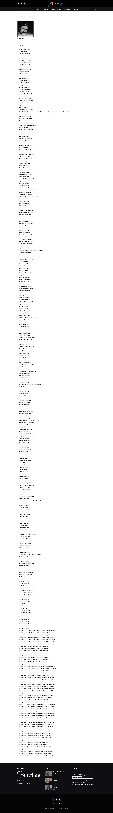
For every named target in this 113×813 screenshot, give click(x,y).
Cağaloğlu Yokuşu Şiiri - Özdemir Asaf (27, 169)
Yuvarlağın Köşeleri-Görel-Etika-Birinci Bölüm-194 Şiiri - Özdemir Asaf (33, 650)
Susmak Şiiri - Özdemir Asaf (24, 536)
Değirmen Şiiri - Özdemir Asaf (25, 205)
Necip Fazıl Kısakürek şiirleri (89, 784)
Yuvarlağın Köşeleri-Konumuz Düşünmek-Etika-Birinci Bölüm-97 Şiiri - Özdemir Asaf (36, 693)
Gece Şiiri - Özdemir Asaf (24, 263)
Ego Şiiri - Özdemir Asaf (24, 245)
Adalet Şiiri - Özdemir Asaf (24, 53)
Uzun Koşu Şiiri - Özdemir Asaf (25, 574)
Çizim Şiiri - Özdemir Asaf (24, 185)
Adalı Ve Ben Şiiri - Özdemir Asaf (25, 55)
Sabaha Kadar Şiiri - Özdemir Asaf (26, 460)
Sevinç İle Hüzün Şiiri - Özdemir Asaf (26, 496)
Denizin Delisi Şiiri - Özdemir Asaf (26, 212)
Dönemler (45, 9)
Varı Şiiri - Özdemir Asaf (24, 579)
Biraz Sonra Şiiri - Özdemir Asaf (25, 145)
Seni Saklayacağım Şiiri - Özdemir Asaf (27, 483)
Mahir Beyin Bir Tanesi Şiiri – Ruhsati (59, 772)
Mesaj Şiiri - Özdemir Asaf (24, 382)
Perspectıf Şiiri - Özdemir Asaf (25, 449)
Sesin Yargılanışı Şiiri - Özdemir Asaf (26, 491)
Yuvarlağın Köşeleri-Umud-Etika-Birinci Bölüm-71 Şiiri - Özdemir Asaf (33, 742)
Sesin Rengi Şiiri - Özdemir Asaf (25, 489)
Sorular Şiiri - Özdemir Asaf (24, 514)
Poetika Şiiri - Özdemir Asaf (24, 453)
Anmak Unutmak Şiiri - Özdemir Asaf (26, 82)
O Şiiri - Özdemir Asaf (23, 406)
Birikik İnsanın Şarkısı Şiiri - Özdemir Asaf (27, 149)
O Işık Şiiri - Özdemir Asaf (24, 404)
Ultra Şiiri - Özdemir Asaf (24, 561)
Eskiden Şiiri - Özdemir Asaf (24, 254)
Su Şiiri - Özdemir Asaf (23, 529)
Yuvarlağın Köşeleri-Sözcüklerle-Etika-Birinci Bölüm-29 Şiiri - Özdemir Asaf (35, 735)
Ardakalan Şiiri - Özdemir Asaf (25, 89)
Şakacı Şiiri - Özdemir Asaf (24, 465)
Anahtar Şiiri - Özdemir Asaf (24, 76)
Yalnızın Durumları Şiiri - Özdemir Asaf (27, 590)
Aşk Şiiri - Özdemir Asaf (24, 96)
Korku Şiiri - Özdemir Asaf (24, 360)
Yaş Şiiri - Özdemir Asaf (24, 608)
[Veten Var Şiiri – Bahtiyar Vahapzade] (48, 780)
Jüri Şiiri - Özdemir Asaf (23, 324)
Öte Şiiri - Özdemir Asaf (24, 431)
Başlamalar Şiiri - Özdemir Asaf (25, 114)
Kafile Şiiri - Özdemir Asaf (24, 326)
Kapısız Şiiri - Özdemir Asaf (24, 335)
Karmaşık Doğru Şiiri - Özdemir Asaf (26, 337)
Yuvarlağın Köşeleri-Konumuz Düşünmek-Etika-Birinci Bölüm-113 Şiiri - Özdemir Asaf (36, 679)
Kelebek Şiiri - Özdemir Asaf (25, 344)
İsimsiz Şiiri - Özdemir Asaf (24, 315)
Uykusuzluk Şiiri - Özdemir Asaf (25, 567)
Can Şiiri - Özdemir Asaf (24, 176)
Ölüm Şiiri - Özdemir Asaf (24, 415)
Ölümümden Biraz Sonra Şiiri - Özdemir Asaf (28, 418)
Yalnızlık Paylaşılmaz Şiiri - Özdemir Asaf (27, 594)
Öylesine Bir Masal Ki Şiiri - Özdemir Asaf (27, 433)
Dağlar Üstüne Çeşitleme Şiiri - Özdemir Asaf (28, 196)
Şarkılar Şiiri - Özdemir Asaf (24, 474)
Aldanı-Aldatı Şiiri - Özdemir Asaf (26, 67)
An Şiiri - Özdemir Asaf (23, 73)
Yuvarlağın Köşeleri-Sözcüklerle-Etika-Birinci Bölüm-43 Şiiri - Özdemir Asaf (35, 740)
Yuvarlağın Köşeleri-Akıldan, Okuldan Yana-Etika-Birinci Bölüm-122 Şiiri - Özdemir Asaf (37, 641)
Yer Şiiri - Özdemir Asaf (23, 617)
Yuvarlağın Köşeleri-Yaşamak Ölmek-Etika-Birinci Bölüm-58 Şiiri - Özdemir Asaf (35, 749)
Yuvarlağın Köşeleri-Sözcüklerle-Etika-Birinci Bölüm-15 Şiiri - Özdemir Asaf (34, 728)
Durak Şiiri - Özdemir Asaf (24, 230)
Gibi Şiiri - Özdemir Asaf (24, 268)
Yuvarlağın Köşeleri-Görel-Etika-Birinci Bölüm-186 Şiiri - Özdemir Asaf (33, 648)
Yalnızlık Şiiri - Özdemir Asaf (25, 597)
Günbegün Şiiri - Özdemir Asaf (25, 279)
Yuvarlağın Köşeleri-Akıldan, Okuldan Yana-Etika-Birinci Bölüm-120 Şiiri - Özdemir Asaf (37, 637)
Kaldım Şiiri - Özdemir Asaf (24, 330)
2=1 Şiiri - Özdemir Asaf (23, 51)
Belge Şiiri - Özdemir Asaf (24, 120)
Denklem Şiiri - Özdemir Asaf (25, 214)
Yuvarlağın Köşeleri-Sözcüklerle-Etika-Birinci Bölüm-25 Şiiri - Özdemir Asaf (35, 733)
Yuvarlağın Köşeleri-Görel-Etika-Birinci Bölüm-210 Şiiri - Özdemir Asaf (33, 664)
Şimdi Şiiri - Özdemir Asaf (24, 505)
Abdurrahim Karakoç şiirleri (77, 784)
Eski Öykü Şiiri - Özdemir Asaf (25, 252)
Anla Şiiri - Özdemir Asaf (24, 78)
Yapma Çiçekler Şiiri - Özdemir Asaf (26, 603)
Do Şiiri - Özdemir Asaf (23, 225)
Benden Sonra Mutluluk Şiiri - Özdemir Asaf (28, 125)
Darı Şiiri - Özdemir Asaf (24, 201)
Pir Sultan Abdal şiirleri (77, 777)
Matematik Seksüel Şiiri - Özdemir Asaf (27, 380)
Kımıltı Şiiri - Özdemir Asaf (24, 355)
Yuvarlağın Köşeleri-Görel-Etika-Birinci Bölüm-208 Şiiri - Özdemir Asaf (33, 661)
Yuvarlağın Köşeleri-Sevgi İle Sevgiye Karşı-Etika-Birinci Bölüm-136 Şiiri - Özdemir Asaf (37, 713)
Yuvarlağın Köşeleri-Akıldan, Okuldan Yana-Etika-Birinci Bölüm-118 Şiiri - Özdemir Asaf (37, 635)
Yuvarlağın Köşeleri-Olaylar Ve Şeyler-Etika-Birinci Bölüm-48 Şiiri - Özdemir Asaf (36, 699)
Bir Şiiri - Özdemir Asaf (23, 140)
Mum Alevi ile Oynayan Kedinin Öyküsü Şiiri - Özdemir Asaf (31, 384)
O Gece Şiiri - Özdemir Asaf (24, 402)
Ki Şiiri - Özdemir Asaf (23, 351)
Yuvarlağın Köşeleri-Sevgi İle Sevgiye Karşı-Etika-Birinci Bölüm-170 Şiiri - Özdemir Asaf (37, 726)
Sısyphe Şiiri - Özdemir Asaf (24, 509)
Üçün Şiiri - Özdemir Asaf (24, 556)
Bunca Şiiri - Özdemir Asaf (24, 163)
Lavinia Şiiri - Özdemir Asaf (24, 366)
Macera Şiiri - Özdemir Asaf (24, 368)
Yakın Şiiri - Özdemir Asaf (24, 583)
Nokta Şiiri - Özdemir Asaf (24, 395)
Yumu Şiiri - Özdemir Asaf (24, 628)
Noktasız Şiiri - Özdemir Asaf (25, 398)
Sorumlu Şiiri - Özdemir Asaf (24, 516)
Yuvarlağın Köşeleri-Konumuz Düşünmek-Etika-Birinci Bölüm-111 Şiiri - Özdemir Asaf (36, 677)
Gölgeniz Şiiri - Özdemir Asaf (25, 272)
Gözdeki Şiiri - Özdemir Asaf (24, 277)
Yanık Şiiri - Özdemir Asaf (24, 599)
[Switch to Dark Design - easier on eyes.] (95, 3)
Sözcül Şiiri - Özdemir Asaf (24, 525)
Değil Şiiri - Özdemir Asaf (24, 203)
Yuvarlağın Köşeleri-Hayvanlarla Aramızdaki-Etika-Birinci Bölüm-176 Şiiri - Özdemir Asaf (37, 670)
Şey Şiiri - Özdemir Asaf (24, 498)
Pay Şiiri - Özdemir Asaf (24, 442)
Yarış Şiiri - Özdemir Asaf (24, 605)
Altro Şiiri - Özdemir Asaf (24, 71)
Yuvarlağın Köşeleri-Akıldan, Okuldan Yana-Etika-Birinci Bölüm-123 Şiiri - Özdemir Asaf (37, 644)
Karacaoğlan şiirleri (80, 774)
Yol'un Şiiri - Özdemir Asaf (24, 621)
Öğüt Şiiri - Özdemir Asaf (24, 409)
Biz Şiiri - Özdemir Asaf (23, 152)
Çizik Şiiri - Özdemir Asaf (24, 183)
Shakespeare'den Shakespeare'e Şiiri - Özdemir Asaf (30, 500)
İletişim (75, 9)
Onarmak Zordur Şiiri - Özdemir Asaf (26, 422)
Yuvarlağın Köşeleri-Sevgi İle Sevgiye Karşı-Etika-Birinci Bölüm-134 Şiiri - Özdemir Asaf (37, 711)
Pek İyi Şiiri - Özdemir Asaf (24, 444)
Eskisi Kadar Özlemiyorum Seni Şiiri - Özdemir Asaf (29, 257)
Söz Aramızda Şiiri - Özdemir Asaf (26, 520)
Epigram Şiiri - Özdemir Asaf (24, 248)
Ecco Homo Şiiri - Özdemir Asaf (25, 243)
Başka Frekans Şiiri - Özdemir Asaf (26, 109)
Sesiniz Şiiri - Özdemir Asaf (24, 494)
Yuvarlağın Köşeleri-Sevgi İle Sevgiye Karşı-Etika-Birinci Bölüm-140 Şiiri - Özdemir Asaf (37, 717)
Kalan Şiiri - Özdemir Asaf (24, 328)
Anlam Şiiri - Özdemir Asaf (24, 80)
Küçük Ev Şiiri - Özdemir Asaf (25, 362)
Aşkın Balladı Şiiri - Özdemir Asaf (26, 98)
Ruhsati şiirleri (75, 782)
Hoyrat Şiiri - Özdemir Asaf (24, 297)
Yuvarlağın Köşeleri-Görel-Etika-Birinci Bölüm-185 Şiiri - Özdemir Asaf (33, 646)
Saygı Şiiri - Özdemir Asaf (24, 478)
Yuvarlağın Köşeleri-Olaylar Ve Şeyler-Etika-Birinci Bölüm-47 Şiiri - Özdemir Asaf (36, 697)
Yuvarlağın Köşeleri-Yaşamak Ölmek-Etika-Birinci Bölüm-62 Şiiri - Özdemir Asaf (35, 751)
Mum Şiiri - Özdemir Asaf (24, 386)
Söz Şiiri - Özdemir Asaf (24, 523)
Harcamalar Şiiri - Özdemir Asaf (25, 286)
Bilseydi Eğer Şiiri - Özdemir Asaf (26, 129)
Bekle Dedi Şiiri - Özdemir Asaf (25, 116)
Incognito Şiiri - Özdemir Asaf (25, 313)
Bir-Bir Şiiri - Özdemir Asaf (24, 143)
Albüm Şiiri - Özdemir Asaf (24, 64)
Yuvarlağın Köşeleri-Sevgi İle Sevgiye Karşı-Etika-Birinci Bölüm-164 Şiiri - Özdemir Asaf (37, 724)
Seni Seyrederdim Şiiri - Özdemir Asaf (26, 485)
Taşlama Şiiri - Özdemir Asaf (25, 545)
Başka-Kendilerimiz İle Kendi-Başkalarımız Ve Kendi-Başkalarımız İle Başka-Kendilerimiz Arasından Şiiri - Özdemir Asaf (44, 111)
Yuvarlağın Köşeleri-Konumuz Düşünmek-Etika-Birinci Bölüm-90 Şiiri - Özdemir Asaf (36, 686)
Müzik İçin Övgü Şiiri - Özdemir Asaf (26, 389)
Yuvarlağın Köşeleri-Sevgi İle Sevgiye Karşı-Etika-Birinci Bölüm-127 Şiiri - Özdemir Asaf (37, 706)
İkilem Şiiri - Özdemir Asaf (24, 306)
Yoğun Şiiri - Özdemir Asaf (24, 619)
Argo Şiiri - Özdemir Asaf (24, 91)
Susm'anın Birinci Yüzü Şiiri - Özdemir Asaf (27, 534)
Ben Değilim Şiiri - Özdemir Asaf (25, 122)
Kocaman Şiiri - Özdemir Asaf (25, 357)
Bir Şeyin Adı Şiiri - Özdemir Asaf (25, 138)
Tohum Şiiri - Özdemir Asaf (24, 552)
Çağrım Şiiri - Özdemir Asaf (24, 172)
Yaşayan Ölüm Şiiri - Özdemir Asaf (26, 612)
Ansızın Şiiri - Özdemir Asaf (24, 85)
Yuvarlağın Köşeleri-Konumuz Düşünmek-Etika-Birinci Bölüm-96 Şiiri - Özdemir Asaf (36, 690)
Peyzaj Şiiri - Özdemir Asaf (24, 451)
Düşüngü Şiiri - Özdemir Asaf (25, 237)
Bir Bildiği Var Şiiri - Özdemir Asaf (26, 134)
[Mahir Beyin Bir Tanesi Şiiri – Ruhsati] (48, 773)
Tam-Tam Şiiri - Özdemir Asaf (25, 541)
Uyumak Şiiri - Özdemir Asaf (24, 570)
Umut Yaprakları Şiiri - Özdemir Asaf (26, 563)
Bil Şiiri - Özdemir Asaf (23, 127)
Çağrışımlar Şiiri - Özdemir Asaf (25, 174)
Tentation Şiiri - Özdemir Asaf (25, 550)
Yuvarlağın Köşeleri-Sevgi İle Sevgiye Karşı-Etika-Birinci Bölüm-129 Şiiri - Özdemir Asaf (37, 708)
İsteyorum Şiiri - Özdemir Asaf (25, 322)
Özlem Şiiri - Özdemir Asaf (24, 440)
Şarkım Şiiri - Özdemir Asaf (24, 476)
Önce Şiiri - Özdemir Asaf (24, 424)
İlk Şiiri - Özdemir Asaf (23, 308)
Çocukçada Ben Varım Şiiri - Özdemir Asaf (27, 190)
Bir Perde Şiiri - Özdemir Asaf (25, 136)
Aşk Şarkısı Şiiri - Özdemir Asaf (25, 93)
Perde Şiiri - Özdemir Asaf (24, 447)
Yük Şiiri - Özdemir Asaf (24, 626)
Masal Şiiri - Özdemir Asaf (24, 377)
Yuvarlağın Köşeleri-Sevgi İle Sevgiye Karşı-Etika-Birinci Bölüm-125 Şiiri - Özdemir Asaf (37, 704)
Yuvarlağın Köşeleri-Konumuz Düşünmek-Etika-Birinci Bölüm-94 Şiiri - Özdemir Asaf (36, 688)
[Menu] (18, 9)
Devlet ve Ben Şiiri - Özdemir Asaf (26, 216)
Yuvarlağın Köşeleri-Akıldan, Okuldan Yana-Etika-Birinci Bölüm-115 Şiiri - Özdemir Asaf (37, 630)
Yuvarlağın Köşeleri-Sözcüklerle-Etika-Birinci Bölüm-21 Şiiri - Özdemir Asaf (34, 731)
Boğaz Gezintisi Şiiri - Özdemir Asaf (26, 154)
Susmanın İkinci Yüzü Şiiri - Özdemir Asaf (27, 538)
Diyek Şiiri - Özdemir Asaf (24, 221)
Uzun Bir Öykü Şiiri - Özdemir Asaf (26, 572)
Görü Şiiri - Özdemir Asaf (24, 275)
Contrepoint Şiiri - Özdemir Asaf (25, 194)
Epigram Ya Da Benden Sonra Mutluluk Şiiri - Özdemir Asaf (31, 250)
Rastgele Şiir (67, 9)
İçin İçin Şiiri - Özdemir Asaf (24, 299)
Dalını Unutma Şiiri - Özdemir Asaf (26, 199)
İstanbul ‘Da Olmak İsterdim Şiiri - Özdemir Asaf (29, 317)
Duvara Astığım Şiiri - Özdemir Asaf (26, 239)
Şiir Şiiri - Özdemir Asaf (23, 503)
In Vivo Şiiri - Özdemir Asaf (24, 310)
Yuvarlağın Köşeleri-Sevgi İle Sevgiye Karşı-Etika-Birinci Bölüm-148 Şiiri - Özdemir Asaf (37, 722)
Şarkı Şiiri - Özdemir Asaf (24, 471)
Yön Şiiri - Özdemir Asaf (24, 623)
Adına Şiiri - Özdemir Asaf (24, 58)
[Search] (95, 9)
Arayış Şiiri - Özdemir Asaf (24, 87)
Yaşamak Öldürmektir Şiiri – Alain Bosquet (60, 787)
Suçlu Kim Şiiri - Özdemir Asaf (25, 532)
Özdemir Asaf (20, 38)
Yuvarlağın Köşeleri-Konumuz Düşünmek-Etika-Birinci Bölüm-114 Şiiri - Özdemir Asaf (36, 681)
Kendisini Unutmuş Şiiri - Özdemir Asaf (27, 348)
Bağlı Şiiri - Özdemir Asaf (24, 105)
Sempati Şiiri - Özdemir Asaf (24, 480)
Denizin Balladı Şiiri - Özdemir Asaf (26, 210)
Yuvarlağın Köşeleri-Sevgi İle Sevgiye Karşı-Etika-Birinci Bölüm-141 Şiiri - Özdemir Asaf (37, 719)
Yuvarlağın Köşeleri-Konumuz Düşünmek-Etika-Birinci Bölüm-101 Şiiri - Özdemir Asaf (36, 673)
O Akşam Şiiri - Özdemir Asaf (25, 400)
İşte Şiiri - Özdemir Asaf (24, 319)
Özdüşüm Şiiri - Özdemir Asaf (25, 436)
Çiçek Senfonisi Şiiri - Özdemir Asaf (26, 178)
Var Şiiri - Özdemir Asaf (23, 576)
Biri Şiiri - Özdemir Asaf (23, 147)
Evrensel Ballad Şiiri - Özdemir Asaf (26, 259)
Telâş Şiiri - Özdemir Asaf (24, 547)
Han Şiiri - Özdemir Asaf (24, 283)
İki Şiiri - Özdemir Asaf (23, 304)
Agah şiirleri (82, 782)
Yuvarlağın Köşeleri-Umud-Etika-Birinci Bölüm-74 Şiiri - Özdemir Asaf (33, 744)
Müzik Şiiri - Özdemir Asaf (24, 391)
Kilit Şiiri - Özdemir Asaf (24, 353)
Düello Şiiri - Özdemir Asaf (24, 228)
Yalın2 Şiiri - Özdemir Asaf (24, 588)
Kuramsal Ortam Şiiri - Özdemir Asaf (26, 364)
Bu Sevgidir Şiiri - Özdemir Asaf (25, 158)
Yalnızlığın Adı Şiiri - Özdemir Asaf (26, 592)
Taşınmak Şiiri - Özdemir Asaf (25, 543)
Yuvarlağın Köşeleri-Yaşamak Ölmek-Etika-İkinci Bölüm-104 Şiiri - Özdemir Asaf (35, 753)
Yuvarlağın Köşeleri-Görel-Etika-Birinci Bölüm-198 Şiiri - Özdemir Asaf (33, 655)
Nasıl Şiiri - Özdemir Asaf (24, 393)
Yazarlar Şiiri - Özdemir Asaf (25, 614)
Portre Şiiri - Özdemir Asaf (24, 456)
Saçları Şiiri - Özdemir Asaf (24, 462)
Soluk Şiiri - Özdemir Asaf (24, 512)
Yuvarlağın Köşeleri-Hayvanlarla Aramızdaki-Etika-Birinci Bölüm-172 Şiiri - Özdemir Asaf (37, 666)
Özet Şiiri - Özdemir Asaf (24, 438)
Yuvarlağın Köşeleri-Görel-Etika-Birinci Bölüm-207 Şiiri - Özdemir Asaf (33, 659)
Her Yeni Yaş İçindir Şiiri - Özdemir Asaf (27, 288)
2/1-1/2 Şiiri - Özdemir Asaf (24, 49)
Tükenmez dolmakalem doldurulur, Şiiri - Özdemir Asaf (30, 554)
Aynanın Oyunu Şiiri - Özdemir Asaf (26, 100)
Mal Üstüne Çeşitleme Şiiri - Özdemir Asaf (27, 371)
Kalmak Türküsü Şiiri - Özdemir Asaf (26, 333)
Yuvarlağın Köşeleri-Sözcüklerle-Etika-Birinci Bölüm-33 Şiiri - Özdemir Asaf (35, 737)
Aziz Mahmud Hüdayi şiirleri (82, 780)
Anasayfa (38, 9)
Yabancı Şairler (56, 9)
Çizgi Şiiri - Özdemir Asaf (24, 181)
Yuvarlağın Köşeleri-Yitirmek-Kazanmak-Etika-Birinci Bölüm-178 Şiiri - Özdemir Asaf (36, 755)
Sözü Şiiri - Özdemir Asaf (24, 527)
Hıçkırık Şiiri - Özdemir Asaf (24, 290)
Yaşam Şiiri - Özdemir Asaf (24, 610)
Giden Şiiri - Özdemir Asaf (24, 270)
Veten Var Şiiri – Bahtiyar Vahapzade (58, 779)
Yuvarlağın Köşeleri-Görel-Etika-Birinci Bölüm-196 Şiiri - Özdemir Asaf (33, 652)
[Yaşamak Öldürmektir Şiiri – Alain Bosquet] (48, 787)
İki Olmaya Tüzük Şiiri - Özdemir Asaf (26, 301)
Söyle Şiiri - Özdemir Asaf (24, 518)
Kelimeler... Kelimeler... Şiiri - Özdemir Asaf (27, 346)
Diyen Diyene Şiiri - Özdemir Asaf (26, 223)
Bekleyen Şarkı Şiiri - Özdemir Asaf (26, 118)
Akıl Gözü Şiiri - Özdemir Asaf (25, 62)
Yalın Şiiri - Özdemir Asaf (24, 585)
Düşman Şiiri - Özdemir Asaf (24, 232)
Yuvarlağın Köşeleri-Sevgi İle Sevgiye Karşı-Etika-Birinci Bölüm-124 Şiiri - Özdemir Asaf (37, 702)
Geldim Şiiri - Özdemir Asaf (24, 266)
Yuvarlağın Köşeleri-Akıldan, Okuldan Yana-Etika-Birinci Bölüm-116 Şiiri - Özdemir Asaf (37, 632)
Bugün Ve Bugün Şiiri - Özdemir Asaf (26, 161)
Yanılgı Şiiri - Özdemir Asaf (24, 601)
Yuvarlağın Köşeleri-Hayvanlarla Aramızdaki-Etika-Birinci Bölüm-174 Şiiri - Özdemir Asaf (37, 668)
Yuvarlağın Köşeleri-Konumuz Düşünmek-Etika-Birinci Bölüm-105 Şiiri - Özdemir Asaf (37, 675)
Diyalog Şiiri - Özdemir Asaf (24, 219)
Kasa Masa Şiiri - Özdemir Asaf (25, 339)
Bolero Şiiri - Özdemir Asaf (24, 156)
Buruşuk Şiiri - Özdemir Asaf (25, 165)
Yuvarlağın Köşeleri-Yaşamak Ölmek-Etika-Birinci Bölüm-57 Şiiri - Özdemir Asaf (35, 746)
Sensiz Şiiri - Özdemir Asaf (24, 487)
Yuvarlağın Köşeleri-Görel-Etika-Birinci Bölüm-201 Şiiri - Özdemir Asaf (33, 657)
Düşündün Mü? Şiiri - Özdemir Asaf (26, 234)
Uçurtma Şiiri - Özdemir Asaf (25, 559)
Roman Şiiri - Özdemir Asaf (24, 458)
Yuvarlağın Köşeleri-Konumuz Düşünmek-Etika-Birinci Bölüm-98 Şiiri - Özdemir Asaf (36, 695)
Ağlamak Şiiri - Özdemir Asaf (25, 60)
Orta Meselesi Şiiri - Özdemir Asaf (26, 429)
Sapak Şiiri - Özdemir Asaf (24, 469)
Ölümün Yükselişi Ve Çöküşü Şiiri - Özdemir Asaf (29, 420)
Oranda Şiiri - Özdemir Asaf (24, 427)
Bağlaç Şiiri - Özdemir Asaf (24, 102)
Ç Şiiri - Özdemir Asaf (23, 167)
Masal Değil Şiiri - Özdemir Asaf (25, 375)
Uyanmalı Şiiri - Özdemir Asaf (25, 565)
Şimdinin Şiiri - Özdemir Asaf (24, 507)
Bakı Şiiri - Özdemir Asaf (24, 107)
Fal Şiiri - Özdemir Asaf (23, 261)
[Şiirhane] (56, 3)
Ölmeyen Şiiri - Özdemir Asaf (25, 413)
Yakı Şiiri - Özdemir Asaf (24, 581)
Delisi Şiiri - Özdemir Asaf (24, 207)
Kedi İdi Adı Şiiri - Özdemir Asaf (25, 342)
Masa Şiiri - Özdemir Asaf (24, 373)
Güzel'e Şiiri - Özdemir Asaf (24, 281)
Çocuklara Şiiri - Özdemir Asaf (25, 192)
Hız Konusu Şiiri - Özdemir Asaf (25, 292)
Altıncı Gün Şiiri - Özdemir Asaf (25, 69)
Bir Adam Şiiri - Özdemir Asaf (25, 131)
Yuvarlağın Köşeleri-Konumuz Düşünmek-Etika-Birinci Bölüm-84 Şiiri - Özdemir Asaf (36, 684)
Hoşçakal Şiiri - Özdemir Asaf (25, 295)
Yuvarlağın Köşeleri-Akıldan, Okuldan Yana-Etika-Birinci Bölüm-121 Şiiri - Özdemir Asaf (37, 639)
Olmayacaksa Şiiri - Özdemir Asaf (26, 411)
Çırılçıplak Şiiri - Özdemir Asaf (25, 187)
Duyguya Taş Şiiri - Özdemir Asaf (26, 241)
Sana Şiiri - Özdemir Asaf (24, 467)
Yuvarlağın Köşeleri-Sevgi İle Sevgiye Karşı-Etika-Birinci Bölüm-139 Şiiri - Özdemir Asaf (37, 715)
